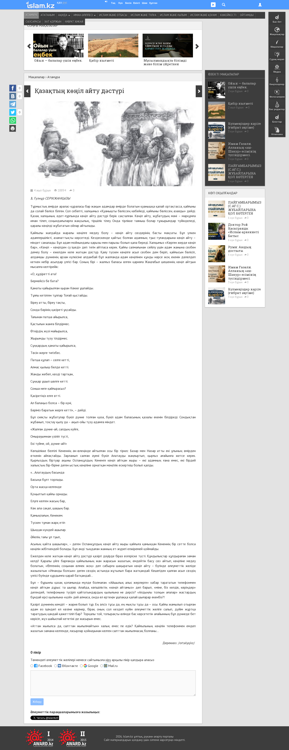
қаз (59, 2)
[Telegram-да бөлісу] (12, 104)
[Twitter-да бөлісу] (12, 112)
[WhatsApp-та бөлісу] (12, 120)
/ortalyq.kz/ (187, 643)
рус (65, 2)
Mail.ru (113, 665)
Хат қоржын (52, 22)
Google (93, 665)
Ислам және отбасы (113, 15)
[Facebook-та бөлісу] (12, 88)
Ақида (63, 15)
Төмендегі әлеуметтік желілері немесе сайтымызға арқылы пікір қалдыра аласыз (92, 660)
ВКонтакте (70, 665)
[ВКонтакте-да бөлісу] (12, 96)
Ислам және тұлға (143, 15)
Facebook (45, 665)
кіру (108, 660)
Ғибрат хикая (74, 22)
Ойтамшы (247, 15)
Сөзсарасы (33, 22)
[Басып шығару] (12, 128)
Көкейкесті (228, 15)
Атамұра (31, 15)
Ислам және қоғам (203, 15)
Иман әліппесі (84, 15)
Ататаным (48, 15)
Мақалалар (36, 77)
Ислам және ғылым (173, 15)
